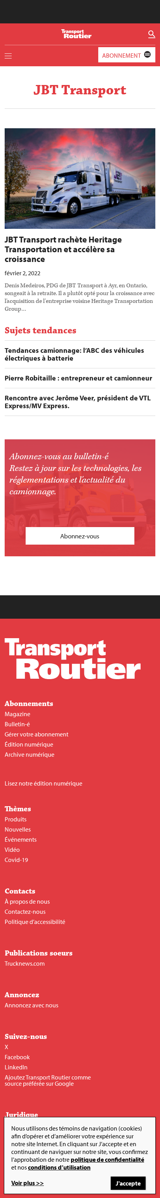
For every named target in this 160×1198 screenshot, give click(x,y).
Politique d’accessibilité (35, 921)
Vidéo (12, 849)
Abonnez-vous (79, 536)
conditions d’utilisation (59, 1167)
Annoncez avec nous (31, 1005)
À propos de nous (27, 901)
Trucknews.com (25, 963)
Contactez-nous (25, 911)
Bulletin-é (17, 724)
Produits (15, 819)
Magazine (17, 714)
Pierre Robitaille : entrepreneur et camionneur (78, 378)
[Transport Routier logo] (73, 677)
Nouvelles (18, 829)
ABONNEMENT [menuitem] (121, 55)
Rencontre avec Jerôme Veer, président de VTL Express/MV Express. (78, 402)
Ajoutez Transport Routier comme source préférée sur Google (48, 1080)
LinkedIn (16, 1067)
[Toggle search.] (151, 34)
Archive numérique (29, 754)
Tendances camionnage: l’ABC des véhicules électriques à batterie (74, 354)
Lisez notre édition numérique (43, 783)
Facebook (17, 1057)
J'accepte (128, 1183)
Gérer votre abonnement (36, 734)
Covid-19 (16, 860)
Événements (21, 839)
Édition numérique (29, 744)
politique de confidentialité (107, 1159)
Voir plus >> (27, 1183)
